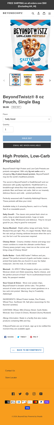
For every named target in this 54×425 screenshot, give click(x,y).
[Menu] (49, 13)
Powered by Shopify (35, 416)
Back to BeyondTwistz (29, 350)
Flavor (5, 114)
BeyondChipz (13, 13)
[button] (27, 145)
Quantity (6, 125)
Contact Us (10, 370)
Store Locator (11, 377)
